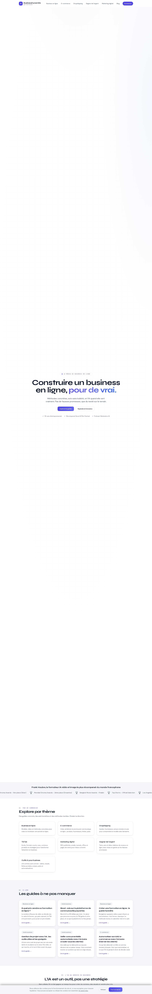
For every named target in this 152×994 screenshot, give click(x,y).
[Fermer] (94, 486)
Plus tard (76, 524)
